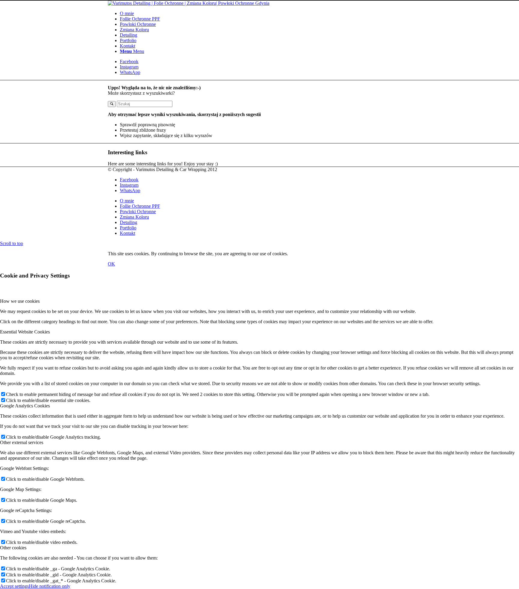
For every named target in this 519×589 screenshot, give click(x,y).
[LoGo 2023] (188, 3)
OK (111, 263)
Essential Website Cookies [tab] (25, 331)
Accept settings (14, 586)
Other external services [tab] (21, 442)
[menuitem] (265, 13)
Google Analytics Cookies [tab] (25, 405)
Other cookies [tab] (13, 547)
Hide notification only (49, 586)
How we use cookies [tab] (20, 301)
